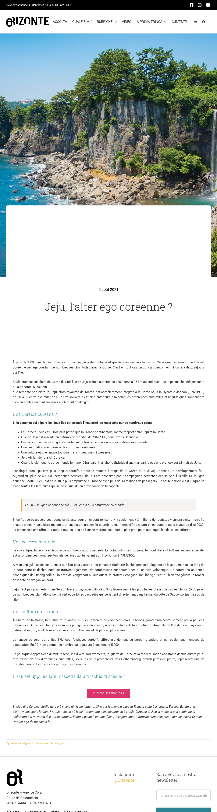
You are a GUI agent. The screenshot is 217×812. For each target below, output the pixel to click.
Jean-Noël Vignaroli (21, 743)
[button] (203, 21)
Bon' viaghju (57, 743)
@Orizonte (124, 780)
